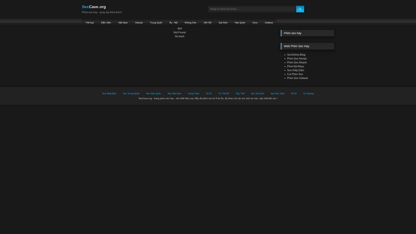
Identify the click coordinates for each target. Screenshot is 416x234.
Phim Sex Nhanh (297, 62)
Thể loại (89, 22)
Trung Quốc (156, 22)
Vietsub (139, 22)
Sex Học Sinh (278, 93)
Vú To (209, 93)
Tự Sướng (308, 93)
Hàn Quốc (240, 22)
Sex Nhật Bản (109, 93)
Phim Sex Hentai (297, 58)
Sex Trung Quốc (131, 93)
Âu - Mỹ (173, 22)
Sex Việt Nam (175, 93)
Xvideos (269, 22)
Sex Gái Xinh (257, 93)
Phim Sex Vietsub (297, 78)
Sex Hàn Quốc (153, 93)
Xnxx (255, 22)
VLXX (294, 93)
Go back (179, 36)
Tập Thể (240, 93)
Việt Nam (123, 22)
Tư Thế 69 (223, 93)
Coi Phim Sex (295, 74)
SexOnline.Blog (296, 54)
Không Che (190, 22)
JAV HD (207, 22)
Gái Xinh (223, 22)
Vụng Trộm (193, 93)
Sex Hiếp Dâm (295, 70)
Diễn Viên (106, 22)
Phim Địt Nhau (295, 66)
